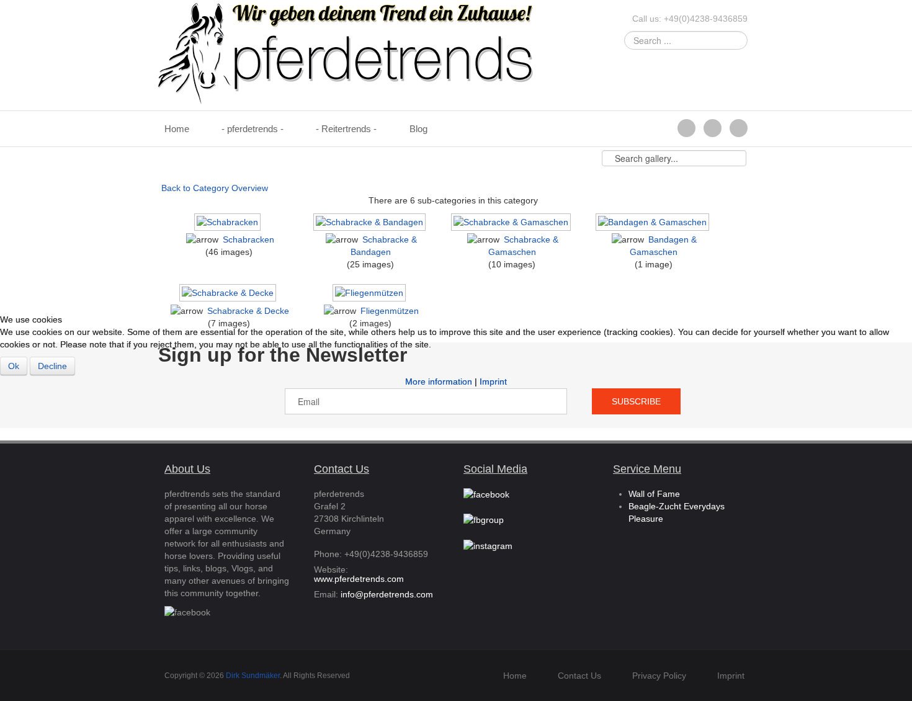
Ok (13, 366)
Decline (52, 366)
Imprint (493, 381)
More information (438, 381)
